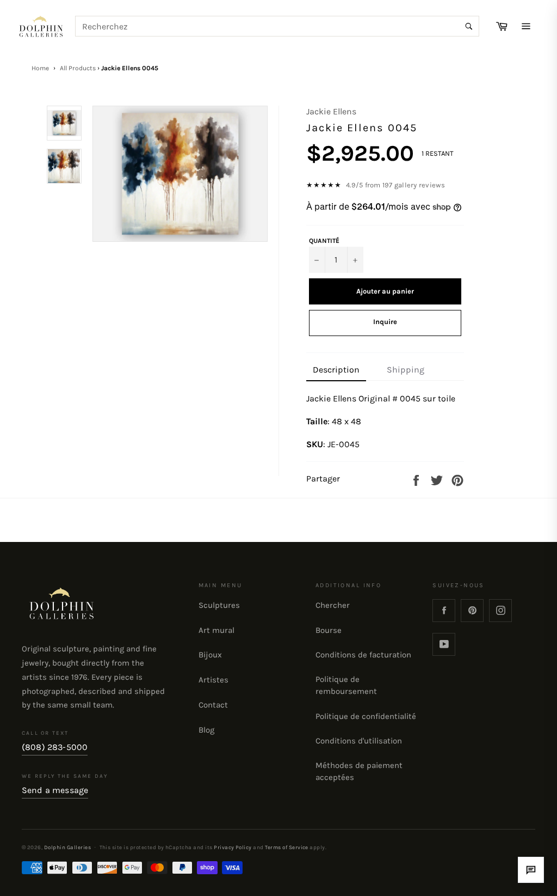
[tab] (336, 370)
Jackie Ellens (331, 111)
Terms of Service (286, 847)
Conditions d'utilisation (358, 741)
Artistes (213, 680)
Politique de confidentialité (365, 716)
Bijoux (210, 655)
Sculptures (219, 605)
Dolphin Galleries (67, 847)
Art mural (216, 630)
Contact (213, 705)
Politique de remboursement (346, 685)
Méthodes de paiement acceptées (359, 771)
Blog (206, 730)
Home (40, 68)
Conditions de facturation (363, 655)
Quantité (324, 241)
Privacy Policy (233, 847)
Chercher (332, 605)
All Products (78, 68)
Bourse (328, 630)
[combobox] (277, 26)
